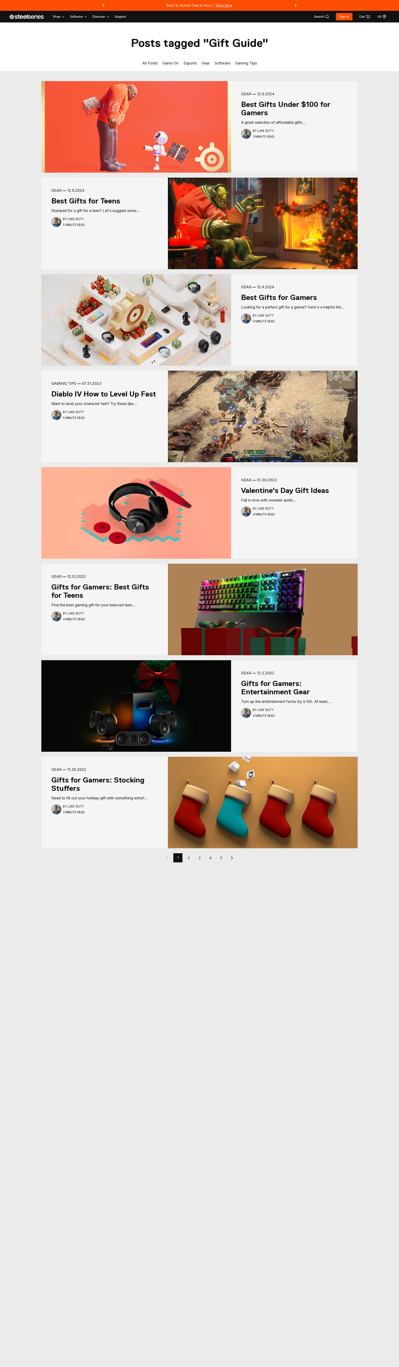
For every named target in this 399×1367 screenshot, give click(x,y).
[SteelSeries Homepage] (29, 16)
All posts (150, 63)
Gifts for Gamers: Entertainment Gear (275, 687)
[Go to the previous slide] (103, 5)
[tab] (321, 16)
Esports (190, 63)
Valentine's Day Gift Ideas (285, 490)
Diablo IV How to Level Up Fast (103, 394)
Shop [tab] (56, 16)
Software (222, 63)
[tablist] (81, 16)
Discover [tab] (98, 16)
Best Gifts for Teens (85, 201)
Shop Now (223, 5)
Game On (171, 63)
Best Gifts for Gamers (279, 297)
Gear (206, 63)
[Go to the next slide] (295, 5)
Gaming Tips (246, 63)
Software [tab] (76, 16)
